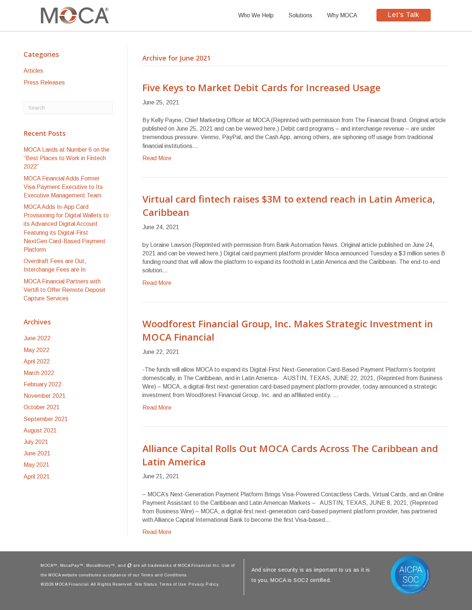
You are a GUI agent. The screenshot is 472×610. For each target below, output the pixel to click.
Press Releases (44, 82)
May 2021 (36, 465)
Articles (33, 71)
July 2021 (36, 442)
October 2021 (42, 407)
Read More (156, 158)
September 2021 (46, 419)
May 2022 (36, 350)
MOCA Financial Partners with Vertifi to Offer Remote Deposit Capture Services (64, 289)
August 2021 (40, 430)
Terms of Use (172, 584)
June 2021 (37, 453)
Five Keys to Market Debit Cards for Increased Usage (261, 87)
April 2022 (37, 361)
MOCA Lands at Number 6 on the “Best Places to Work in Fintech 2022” (67, 158)
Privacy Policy (203, 584)
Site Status (146, 584)
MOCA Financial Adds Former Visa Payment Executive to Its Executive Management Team (63, 187)
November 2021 (45, 396)
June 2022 (37, 338)
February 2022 (43, 384)
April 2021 (37, 476)
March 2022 (39, 373)
